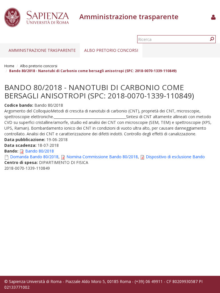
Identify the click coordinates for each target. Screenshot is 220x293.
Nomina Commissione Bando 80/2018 (102, 156)
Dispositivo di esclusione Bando (175, 156)
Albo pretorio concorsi (111, 50)
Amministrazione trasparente (42, 50)
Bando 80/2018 (39, 151)
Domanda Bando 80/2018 (34, 156)
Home (9, 66)
